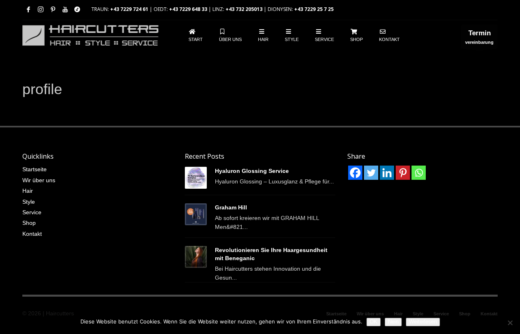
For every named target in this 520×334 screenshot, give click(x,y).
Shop (29, 223)
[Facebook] (28, 9)
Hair (27, 190)
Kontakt (32, 234)
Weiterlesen (423, 322)
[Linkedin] (387, 173)
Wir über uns (38, 180)
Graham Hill (231, 207)
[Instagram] (41, 9)
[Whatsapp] (419, 173)
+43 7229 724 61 (129, 9)
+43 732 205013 (243, 9)
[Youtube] (65, 9)
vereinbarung (479, 37)
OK (373, 322)
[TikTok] (77, 9)
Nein (393, 322)
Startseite (34, 169)
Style (28, 201)
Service (31, 212)
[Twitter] (371, 173)
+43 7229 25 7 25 (314, 9)
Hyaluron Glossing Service (252, 171)
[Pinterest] (53, 9)
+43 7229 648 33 (188, 9)
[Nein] (510, 323)
